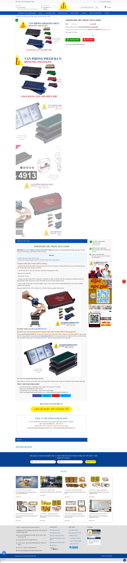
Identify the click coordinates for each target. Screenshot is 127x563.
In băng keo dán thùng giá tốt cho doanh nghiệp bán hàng (99, 492)
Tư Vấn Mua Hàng (73, 535)
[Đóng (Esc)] (5, 559)
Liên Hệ (107, 13)
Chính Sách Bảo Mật (54, 530)
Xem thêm (18, 496)
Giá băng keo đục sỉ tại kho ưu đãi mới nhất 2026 (75, 492)
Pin (56, 395)
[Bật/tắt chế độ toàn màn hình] (2, 559)
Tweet (47, 395)
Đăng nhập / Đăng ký (106, 1)
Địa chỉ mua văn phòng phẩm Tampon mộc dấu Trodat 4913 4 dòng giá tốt (39, 260)
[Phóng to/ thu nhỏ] (0, 559)
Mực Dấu (31, 16)
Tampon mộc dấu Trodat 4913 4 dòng (28, 258)
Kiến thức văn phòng (96, 13)
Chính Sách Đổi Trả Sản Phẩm (57, 535)
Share (38, 395)
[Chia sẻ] (3, 559)
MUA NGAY (89, 39)
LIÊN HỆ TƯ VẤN (90, 461)
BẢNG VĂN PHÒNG (63, 13)
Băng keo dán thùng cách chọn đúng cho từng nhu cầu (50, 516)
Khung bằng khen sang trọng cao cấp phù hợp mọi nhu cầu (75, 516)
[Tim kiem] (97, 7)
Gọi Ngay (45, 9)
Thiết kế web (104, 556)
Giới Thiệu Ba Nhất (73, 530)
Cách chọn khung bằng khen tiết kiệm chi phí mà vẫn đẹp (26, 516)
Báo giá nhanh (53, 545)
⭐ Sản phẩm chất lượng (75, 538)
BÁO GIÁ (84, 13)
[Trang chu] (95, 1)
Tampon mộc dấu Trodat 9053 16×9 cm (35, 329)
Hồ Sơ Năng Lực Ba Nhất (75, 532)
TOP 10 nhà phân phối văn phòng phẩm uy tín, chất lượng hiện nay (26, 492)
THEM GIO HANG (74, 39)
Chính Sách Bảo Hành (55, 532)
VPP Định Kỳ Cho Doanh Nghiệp (26, 13)
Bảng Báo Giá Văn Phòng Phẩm (57, 542)
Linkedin (66, 395)
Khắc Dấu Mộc (75, 13)
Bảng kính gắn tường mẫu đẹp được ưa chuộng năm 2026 (98, 516)
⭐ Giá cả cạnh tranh (74, 543)
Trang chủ (18, 16)
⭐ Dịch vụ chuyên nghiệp (75, 541)
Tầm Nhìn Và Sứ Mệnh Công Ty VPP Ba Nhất (51, 492)
